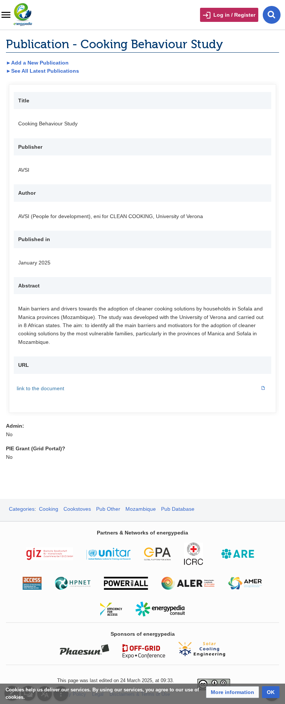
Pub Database (177, 509)
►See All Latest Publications (42, 71)
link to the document (40, 388)
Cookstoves (77, 509)
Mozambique (140, 509)
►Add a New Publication (37, 63)
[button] (232, 692)
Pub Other (108, 509)
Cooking (48, 509)
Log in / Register (234, 15)
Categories (22, 509)
